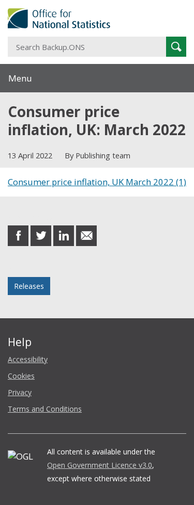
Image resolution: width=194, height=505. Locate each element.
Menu (20, 78)
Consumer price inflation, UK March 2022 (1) (97, 182)
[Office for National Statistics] (97, 18)
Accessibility (28, 359)
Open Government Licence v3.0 (99, 465)
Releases (29, 286)
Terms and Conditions (45, 409)
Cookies (21, 376)
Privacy (20, 392)
